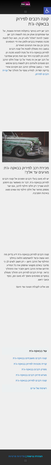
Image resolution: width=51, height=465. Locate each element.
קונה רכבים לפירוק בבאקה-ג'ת (31, 380)
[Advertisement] (25, 105)
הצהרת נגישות (34, 456)
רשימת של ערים (38, 388)
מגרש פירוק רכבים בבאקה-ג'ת (31, 375)
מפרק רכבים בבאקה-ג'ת (34, 369)
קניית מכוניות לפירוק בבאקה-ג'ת (30, 363)
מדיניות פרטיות (16, 456)
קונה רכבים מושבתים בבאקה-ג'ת (30, 358)
